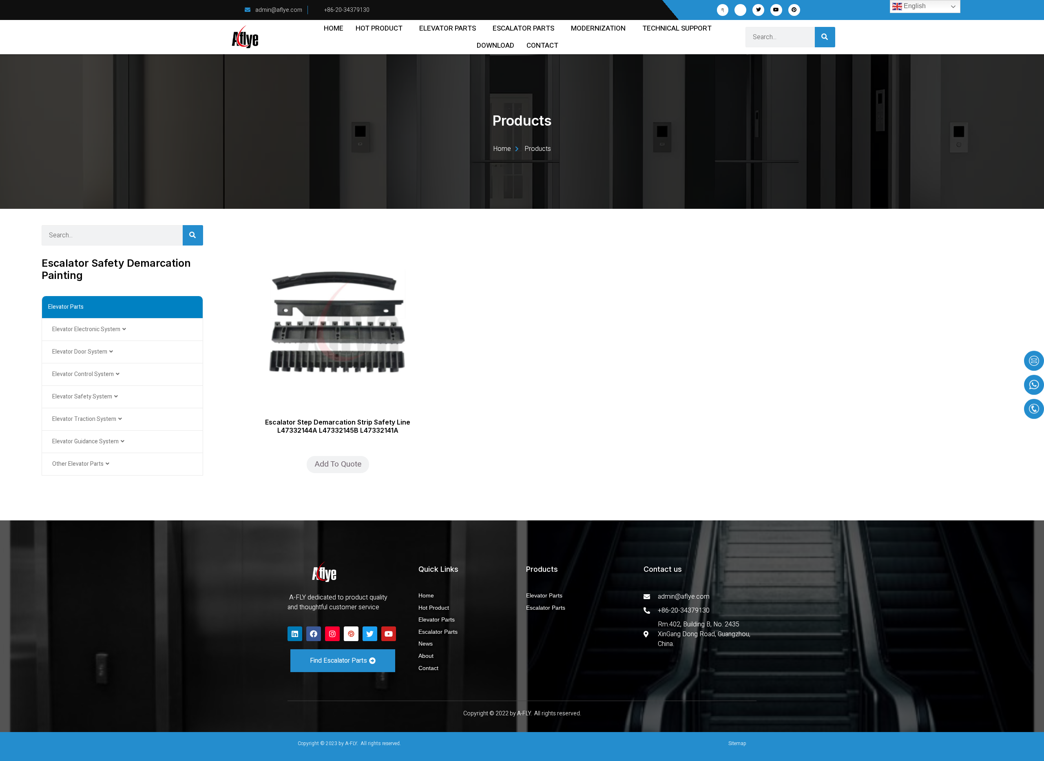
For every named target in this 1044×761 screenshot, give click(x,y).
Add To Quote (337, 464)
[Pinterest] (794, 10)
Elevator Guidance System (85, 441)
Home (333, 28)
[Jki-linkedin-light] (740, 10)
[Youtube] (776, 10)
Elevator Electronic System (86, 329)
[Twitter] (758, 10)
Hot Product (379, 28)
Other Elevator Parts (78, 464)
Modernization (598, 28)
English (914, 5)
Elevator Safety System (82, 396)
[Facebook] (313, 633)
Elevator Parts (447, 28)
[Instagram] (332, 633)
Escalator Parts (523, 28)
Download (495, 45)
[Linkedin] (295, 633)
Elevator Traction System (84, 419)
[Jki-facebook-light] (723, 10)
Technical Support (677, 28)
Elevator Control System (83, 374)
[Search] (825, 37)
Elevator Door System (79, 351)
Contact (542, 45)
